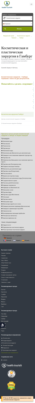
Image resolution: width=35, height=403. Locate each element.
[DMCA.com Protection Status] (11, 386)
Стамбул (3, 294)
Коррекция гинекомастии (9, 185)
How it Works (4, 260)
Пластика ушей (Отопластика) (10, 183)
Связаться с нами (5, 282)
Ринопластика (6, 146)
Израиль (18, 240)
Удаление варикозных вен (9, 218)
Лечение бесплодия (8, 345)
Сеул (2, 306)
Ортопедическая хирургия (10, 350)
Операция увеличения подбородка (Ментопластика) (16, 206)
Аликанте (3, 328)
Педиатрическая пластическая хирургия (13, 227)
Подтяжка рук (6, 148)
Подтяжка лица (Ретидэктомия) (11, 171)
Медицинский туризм (8, 35)
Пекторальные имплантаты (10, 215)
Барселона (4, 292)
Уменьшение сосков (8, 190)
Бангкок (3, 289)
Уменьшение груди (8, 201)
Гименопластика (7, 211)
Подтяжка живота (7, 199)
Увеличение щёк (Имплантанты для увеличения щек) (16, 153)
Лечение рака (6, 338)
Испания (27, 240)
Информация (4, 267)
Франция (9, 240)
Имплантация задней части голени (12, 204)
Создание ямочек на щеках (10, 180)
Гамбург (21, 37)
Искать (19, 29)
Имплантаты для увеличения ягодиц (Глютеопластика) (17, 178)
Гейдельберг (4, 316)
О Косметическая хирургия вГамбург (11, 123)
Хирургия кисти (7, 225)
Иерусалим (4, 296)
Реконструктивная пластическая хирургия (14, 229)
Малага (3, 301)
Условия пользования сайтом (8, 275)
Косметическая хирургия (23, 35)
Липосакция (6, 197)
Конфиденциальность (6, 272)
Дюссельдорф (4, 321)
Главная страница (5, 253)
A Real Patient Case (6, 263)
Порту (2, 331)
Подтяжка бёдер (7, 192)
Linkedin (5, 360)
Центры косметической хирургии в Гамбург (13, 119)
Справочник (4, 258)
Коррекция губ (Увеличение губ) (11, 187)
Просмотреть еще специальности (9, 352)
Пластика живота (7, 173)
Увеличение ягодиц (8, 150)
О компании (4, 279)
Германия (14, 37)
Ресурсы (3, 270)
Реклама (3, 255)
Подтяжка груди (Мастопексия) (11, 194)
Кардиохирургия (7, 340)
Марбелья (3, 304)
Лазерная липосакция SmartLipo (11, 166)
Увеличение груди (7, 141)
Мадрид (3, 299)
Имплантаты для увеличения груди (12, 169)
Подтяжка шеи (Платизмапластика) (12, 164)
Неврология (6, 347)
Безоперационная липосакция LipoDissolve (14, 213)
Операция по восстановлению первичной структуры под (17, 155)
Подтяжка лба (6, 157)
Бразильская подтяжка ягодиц (11, 176)
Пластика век (6, 143)
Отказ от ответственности (7, 277)
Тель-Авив (3, 314)
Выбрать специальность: (9, 14)
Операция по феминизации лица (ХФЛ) (13, 208)
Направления (4, 265)
